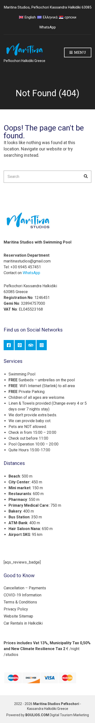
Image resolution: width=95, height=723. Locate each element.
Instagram (42, 345)
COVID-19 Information (22, 595)
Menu (79, 52)
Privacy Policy (16, 609)
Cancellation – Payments (25, 588)
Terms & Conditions (20, 602)
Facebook (9, 345)
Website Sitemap (18, 616)
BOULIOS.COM (37, 715)
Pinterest (20, 345)
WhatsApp (47, 27)
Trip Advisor (31, 345)
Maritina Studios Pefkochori (56, 704)
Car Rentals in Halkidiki (23, 623)
